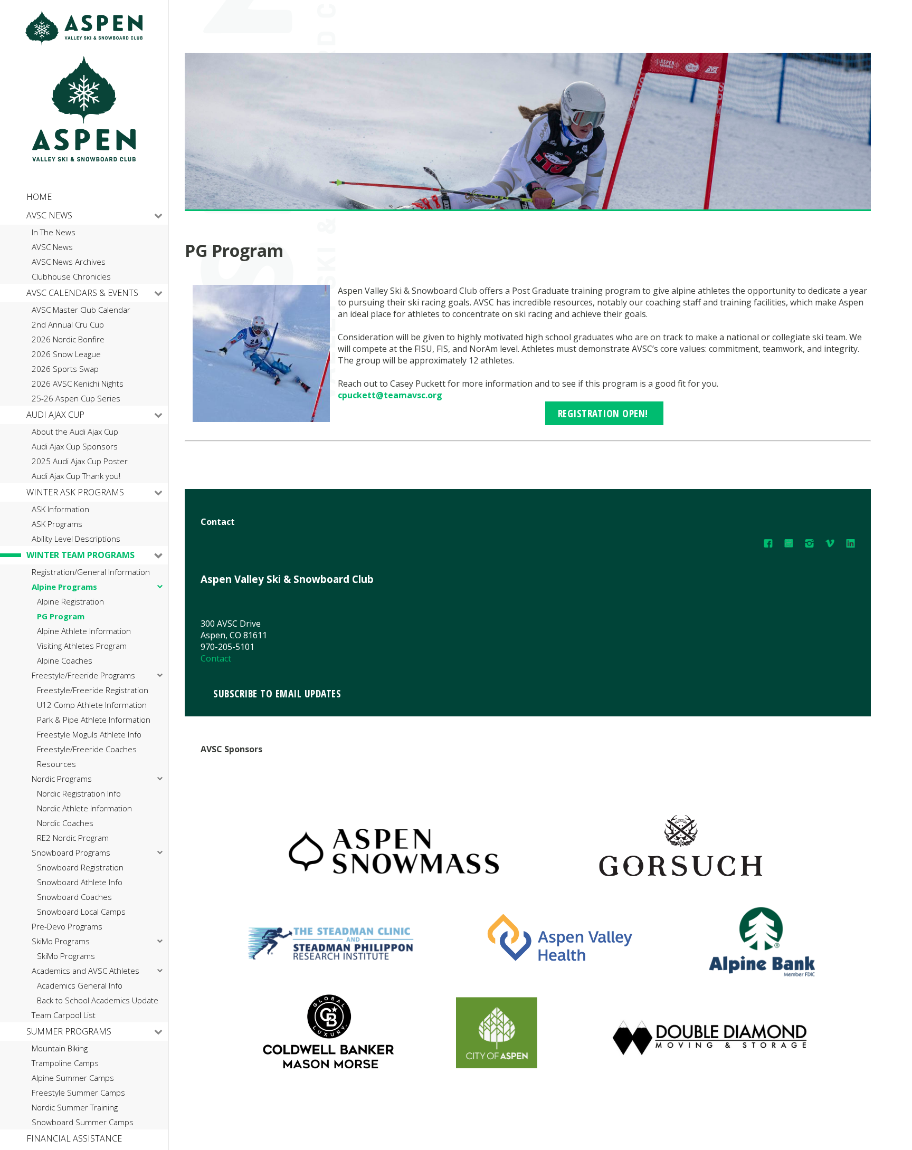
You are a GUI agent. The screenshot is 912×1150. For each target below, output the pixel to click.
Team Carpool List (64, 1015)
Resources (56, 764)
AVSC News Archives (69, 261)
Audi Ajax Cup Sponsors (75, 446)
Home (39, 197)
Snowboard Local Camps (81, 911)
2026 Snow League (66, 354)
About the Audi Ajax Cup (75, 431)
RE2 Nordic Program (73, 837)
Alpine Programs (64, 586)
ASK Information (60, 509)
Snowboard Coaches (74, 897)
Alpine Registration (70, 601)
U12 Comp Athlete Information (92, 705)
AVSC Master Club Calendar (81, 309)
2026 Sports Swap (65, 369)
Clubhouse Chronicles (71, 276)
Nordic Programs (62, 778)
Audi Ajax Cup (55, 414)
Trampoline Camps (65, 1063)
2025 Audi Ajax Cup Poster (80, 461)
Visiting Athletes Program (82, 645)
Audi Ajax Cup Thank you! (76, 476)
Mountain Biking (60, 1048)
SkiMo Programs (61, 941)
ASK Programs (57, 524)
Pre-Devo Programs (67, 926)
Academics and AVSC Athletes (85, 970)
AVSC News (49, 215)
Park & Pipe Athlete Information (93, 719)
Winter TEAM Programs (80, 555)
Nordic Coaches (65, 823)
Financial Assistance (74, 1138)
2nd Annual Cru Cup (68, 324)
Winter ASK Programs (75, 492)
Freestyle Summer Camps (78, 1092)
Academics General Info (79, 985)
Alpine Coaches (64, 660)
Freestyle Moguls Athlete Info (89, 734)
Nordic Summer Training (75, 1107)
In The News (53, 232)
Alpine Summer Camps (73, 1078)
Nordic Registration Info (79, 793)
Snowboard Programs (71, 852)
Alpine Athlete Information (84, 631)
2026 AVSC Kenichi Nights (78, 383)
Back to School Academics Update (97, 1000)
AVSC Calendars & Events (82, 293)
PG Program (60, 616)
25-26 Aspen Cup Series (76, 398)
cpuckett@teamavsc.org (390, 395)
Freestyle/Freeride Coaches (87, 749)
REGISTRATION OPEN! (604, 413)
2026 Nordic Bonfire (68, 339)
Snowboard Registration (80, 867)
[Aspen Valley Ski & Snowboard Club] (83, 42)
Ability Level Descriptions (76, 538)
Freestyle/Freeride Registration (92, 690)
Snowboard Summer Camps (83, 1122)
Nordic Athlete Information (84, 808)
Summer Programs (68, 1031)
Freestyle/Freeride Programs (83, 675)
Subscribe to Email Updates (277, 693)
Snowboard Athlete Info (79, 882)
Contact (216, 658)
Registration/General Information (91, 572)
